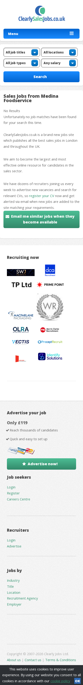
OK (77, 681)
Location (13, 592)
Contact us (33, 659)
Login (11, 487)
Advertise (14, 546)
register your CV (41, 195)
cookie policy (60, 681)
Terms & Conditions (60, 659)
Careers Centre (18, 499)
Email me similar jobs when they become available (42, 219)
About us (14, 659)
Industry (13, 580)
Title (10, 586)
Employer (14, 604)
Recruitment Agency (22, 598)
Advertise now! (43, 463)
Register (13, 493)
